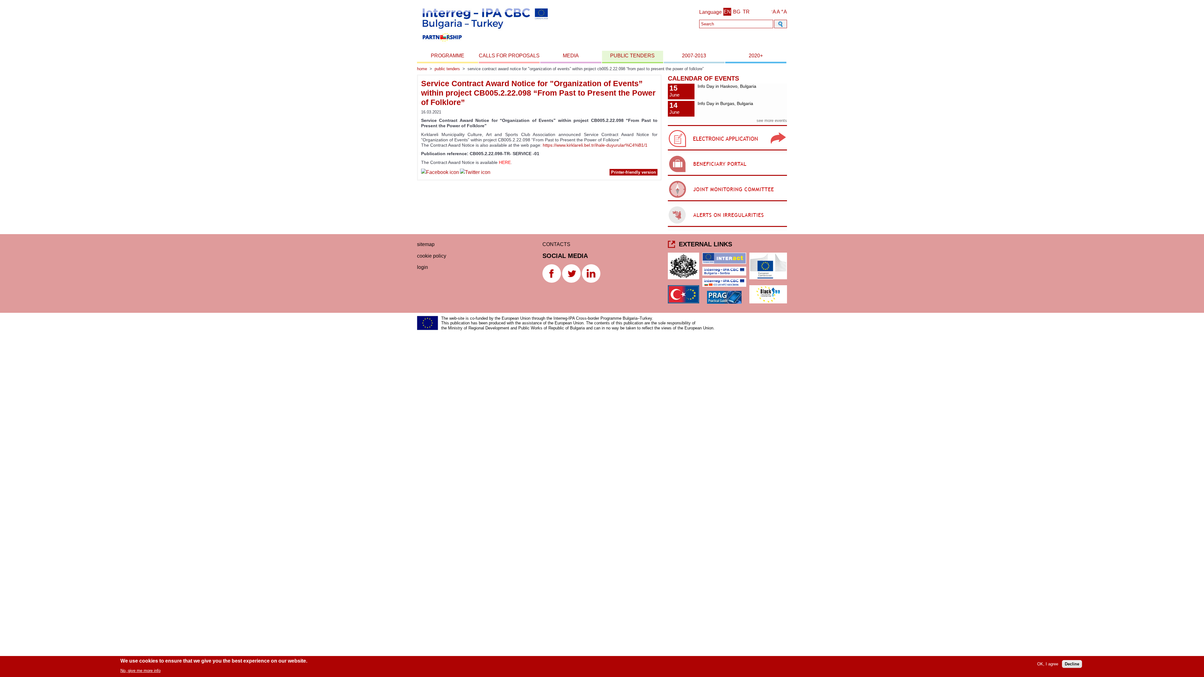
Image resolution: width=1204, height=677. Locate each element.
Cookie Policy (431, 256)
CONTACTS (556, 244)
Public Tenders (632, 55)
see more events (772, 120)
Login (422, 267)
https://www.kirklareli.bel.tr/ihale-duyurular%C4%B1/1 (595, 145)
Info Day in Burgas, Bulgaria (725, 103)
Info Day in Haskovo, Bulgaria (727, 86)
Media (571, 55)
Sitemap (426, 244)
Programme (447, 55)
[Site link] (727, 150)
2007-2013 (694, 55)
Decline (1072, 664)
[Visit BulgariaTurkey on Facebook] (440, 173)
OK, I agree (1047, 664)
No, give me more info (140, 670)
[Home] (484, 43)
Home (422, 68)
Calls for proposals (509, 55)
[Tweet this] (475, 173)
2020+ (756, 55)
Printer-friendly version (633, 172)
